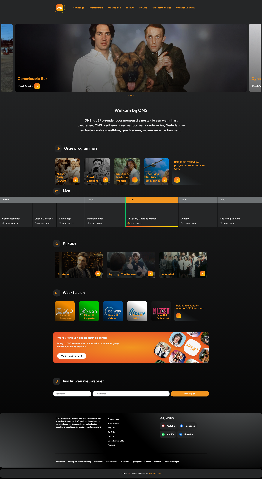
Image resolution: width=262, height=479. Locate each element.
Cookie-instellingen (171, 462)
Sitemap (157, 462)
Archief (111, 436)
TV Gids (143, 7)
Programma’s (96, 7)
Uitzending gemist (161, 7)
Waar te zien (114, 7)
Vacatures (124, 462)
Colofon (148, 462)
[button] (128, 95)
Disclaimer (98, 462)
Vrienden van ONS (185, 7)
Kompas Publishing (156, 473)
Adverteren (60, 462)
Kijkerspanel (137, 462)
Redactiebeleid (111, 462)
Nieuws (130, 7)
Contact (111, 445)
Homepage (78, 7)
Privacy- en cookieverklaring (79, 462)
